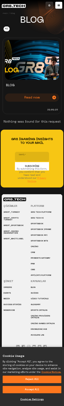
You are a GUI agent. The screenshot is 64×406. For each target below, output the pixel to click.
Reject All (32, 379)
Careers (8, 287)
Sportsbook (37, 224)
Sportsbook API (39, 235)
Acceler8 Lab (37, 335)
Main (5, 13)
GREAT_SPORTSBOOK (14, 225)
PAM (33, 264)
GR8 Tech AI (37, 218)
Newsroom (9, 310)
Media (7, 299)
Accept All (32, 389)
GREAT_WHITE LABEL (13, 239)
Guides (34, 293)
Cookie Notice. (51, 372)
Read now (32, 97)
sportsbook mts (39, 241)
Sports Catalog (39, 310)
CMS (33, 269)
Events (7, 293)
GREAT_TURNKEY (12, 212)
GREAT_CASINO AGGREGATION (11, 232)
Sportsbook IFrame (41, 229)
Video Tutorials (40, 299)
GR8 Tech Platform (41, 212)
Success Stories (12, 304)
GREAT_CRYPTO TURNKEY (11, 219)
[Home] (14, 5)
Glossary (36, 304)
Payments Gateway (40, 258)
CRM (33, 252)
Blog (33, 287)
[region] (32, 376)
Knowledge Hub (39, 329)
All (6, 29)
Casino (34, 246)
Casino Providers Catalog (40, 317)
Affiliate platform (41, 275)
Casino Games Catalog (43, 323)
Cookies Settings (32, 399)
